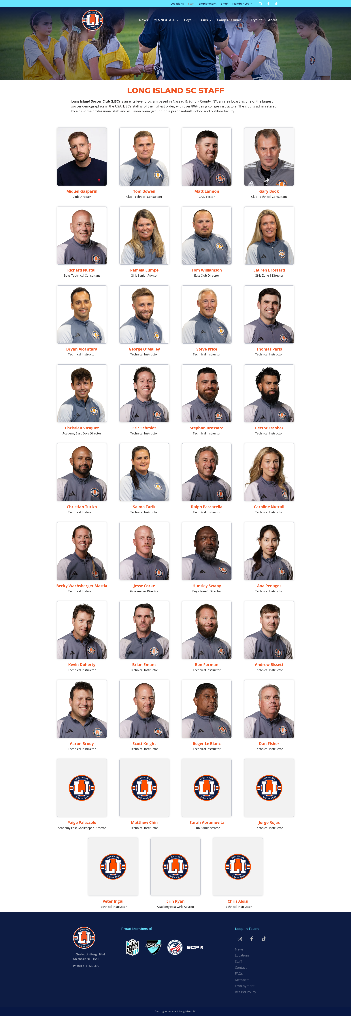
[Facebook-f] (268, 3)
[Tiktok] (276, 3)
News (143, 20)
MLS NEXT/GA (164, 20)
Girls (204, 20)
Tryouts (256, 20)
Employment (207, 3)
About (273, 20)
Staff (191, 3)
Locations (177, 3)
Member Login (242, 3)
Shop (224, 3)
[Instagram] (260, 3)
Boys (187, 20)
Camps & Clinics (229, 20)
